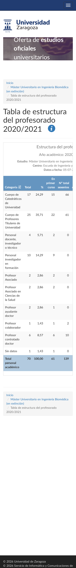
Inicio (9, 83)
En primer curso (50, 183)
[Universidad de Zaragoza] (26, 26)
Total (28, 187)
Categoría (11, 187)
